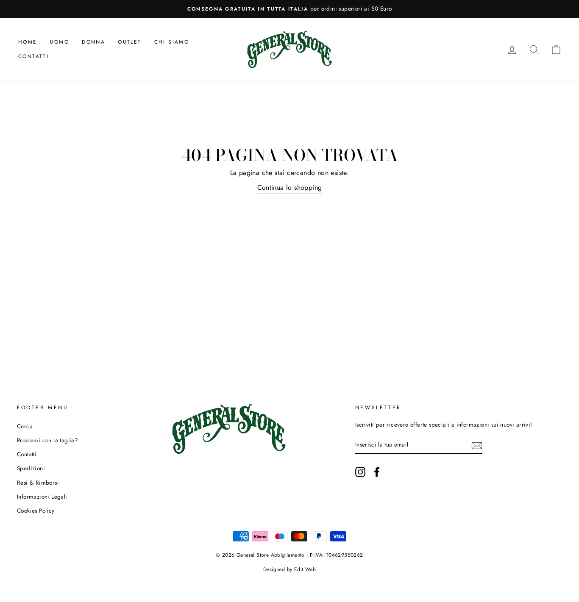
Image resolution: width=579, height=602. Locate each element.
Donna (93, 42)
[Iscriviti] (476, 444)
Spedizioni (31, 468)
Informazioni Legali (42, 496)
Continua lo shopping (289, 187)
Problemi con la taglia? (47, 440)
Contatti (33, 56)
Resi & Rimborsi (38, 482)
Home (27, 42)
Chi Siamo (171, 42)
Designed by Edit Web (289, 569)
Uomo (60, 42)
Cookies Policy (36, 510)
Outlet (129, 42)
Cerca (25, 426)
